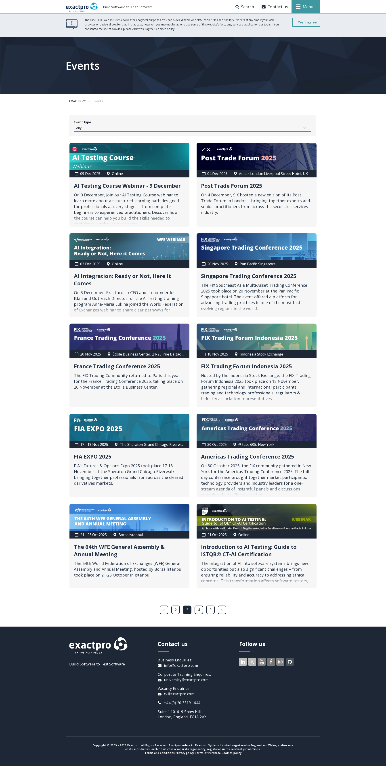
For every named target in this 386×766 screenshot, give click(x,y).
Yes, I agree (307, 22)
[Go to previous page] (164, 610)
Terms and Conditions (160, 753)
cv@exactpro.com (178, 693)
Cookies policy (165, 29)
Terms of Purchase (208, 753)
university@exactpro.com (185, 679)
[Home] (82, 6)
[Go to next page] (222, 610)
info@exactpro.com (180, 665)
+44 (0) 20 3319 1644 (181, 702)
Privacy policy (185, 753)
